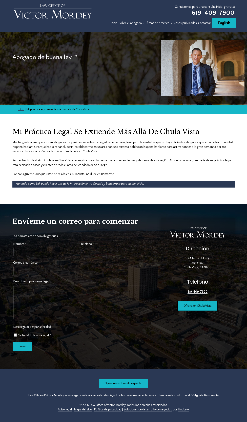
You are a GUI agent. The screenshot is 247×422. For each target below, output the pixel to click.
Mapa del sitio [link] (83, 409)
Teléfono (86, 244)
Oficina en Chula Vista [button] (198, 306)
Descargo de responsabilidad (32, 327)
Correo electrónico (26, 262)
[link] (52, 12)
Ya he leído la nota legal (34, 335)
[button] (243, 397)
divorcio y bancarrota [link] (106, 184)
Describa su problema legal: (31, 281)
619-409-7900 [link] (213, 12)
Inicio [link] (114, 23)
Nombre (19, 244)
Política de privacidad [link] (107, 409)
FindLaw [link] (183, 409)
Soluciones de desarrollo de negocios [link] (148, 409)
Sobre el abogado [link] (130, 23)
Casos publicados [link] (185, 23)
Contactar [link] (204, 23)
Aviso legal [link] (65, 409)
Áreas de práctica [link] (158, 23)
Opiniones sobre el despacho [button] (123, 383)
